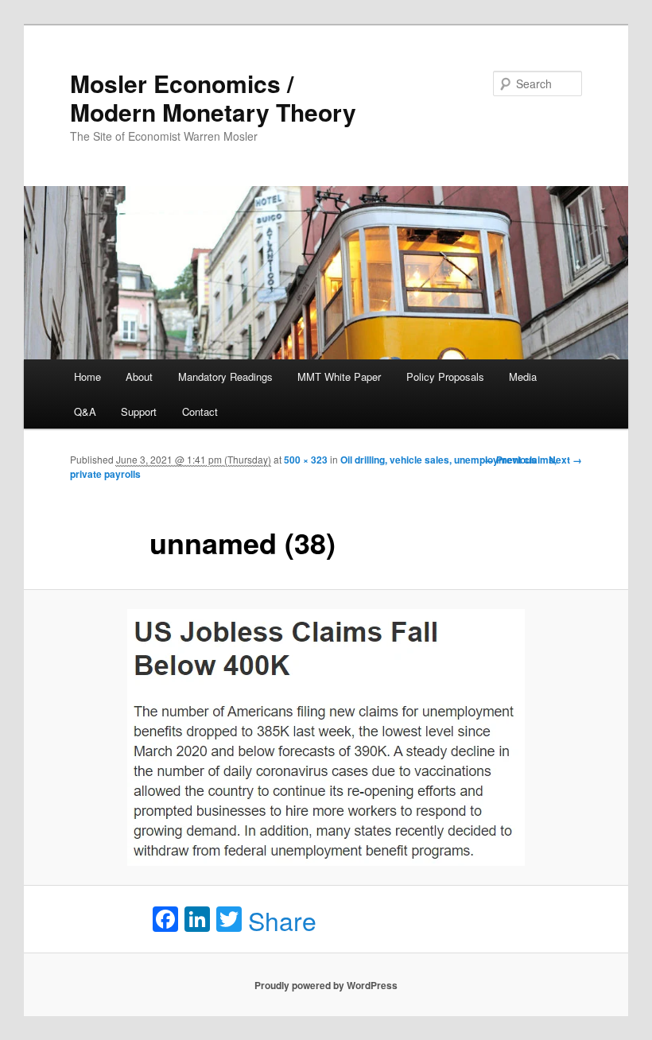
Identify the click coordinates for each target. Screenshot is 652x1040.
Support (139, 411)
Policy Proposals (445, 376)
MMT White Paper (339, 376)
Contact (200, 411)
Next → (565, 459)
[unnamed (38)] (326, 737)
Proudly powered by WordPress (326, 985)
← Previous (510, 459)
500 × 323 (306, 459)
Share (282, 920)
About (139, 376)
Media (523, 376)
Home (87, 376)
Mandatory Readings (225, 376)
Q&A (85, 411)
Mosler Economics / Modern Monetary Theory (213, 97)
